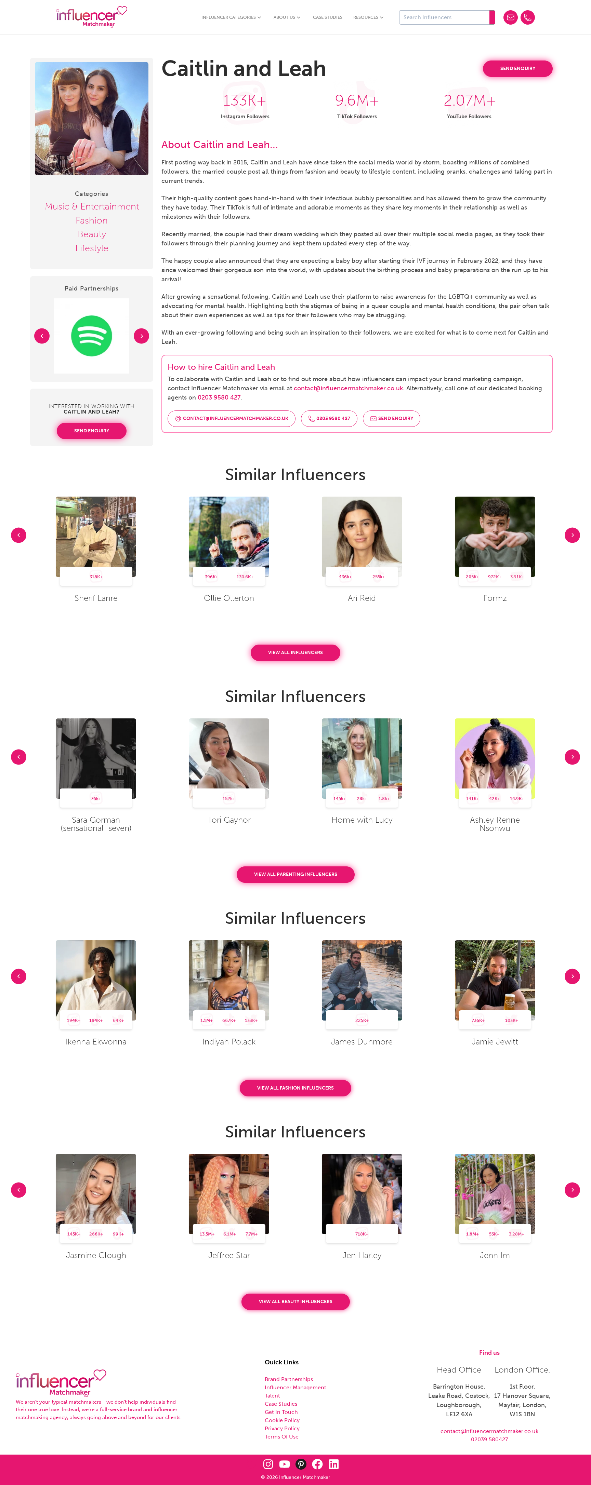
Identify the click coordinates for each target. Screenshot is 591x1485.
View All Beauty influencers (295, 1302)
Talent (272, 1395)
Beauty (92, 234)
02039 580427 (489, 1439)
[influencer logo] (61, 1383)
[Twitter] (251, 1464)
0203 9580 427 (219, 397)
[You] (284, 1464)
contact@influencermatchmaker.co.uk (348, 388)
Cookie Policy (282, 1420)
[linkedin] (333, 1464)
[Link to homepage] (91, 17)
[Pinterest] (301, 1464)
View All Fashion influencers (295, 1088)
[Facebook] (317, 1464)
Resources (365, 17)
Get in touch (281, 1412)
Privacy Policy (282, 1428)
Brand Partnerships (289, 1379)
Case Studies (327, 17)
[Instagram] (268, 1464)
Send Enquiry (91, 431)
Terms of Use (282, 1436)
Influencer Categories (228, 17)
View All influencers (295, 653)
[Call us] (528, 17)
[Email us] (510, 17)
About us (284, 17)
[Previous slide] (42, 336)
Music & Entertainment (92, 206)
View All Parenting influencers (295, 874)
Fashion (92, 220)
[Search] (492, 17)
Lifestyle (91, 248)
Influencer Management (295, 1387)
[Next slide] (141, 336)
